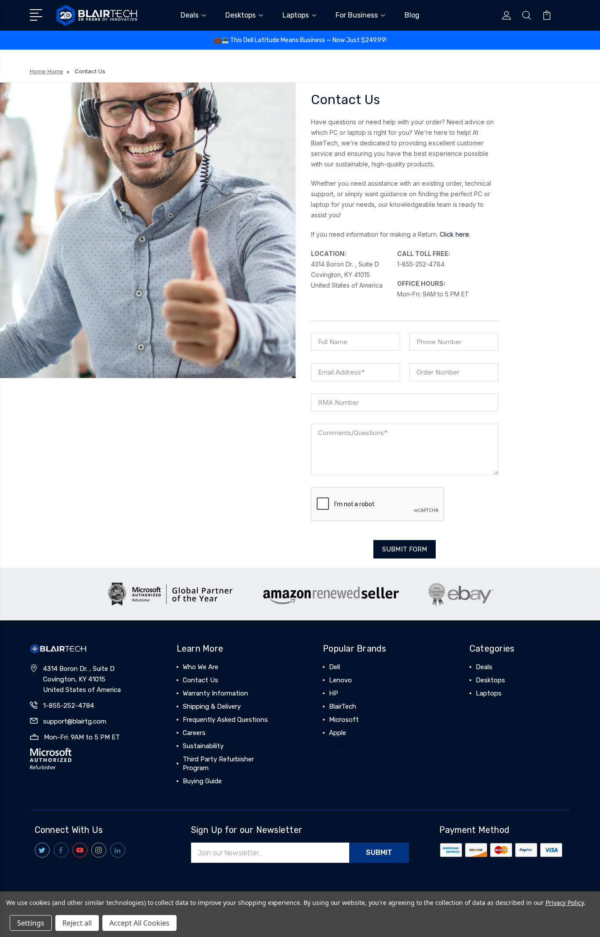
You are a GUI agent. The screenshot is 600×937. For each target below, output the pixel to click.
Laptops (295, 15)
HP (333, 693)
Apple (337, 733)
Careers (194, 733)
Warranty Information (215, 693)
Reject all (77, 923)
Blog (412, 15)
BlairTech (342, 706)
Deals (190, 15)
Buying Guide (202, 781)
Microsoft (344, 720)
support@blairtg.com (74, 721)
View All (341, 746)
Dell (334, 667)
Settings (30, 923)
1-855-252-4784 (68, 706)
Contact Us (200, 680)
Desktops (240, 15)
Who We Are (200, 667)
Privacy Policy (565, 902)
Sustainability (203, 746)
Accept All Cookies (139, 923)
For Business (357, 15)
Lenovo (340, 680)
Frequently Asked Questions (225, 720)
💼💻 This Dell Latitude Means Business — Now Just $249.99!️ (300, 40)
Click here (454, 234)
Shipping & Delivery (212, 706)
